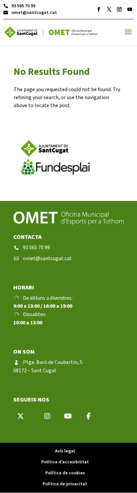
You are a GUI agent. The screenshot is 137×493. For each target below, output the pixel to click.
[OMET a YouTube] (129, 9)
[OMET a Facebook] (98, 9)
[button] (128, 36)
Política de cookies (65, 473)
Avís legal (65, 451)
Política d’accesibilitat (65, 462)
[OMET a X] (109, 9)
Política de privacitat (65, 484)
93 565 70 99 (19, 6)
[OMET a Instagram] (119, 9)
